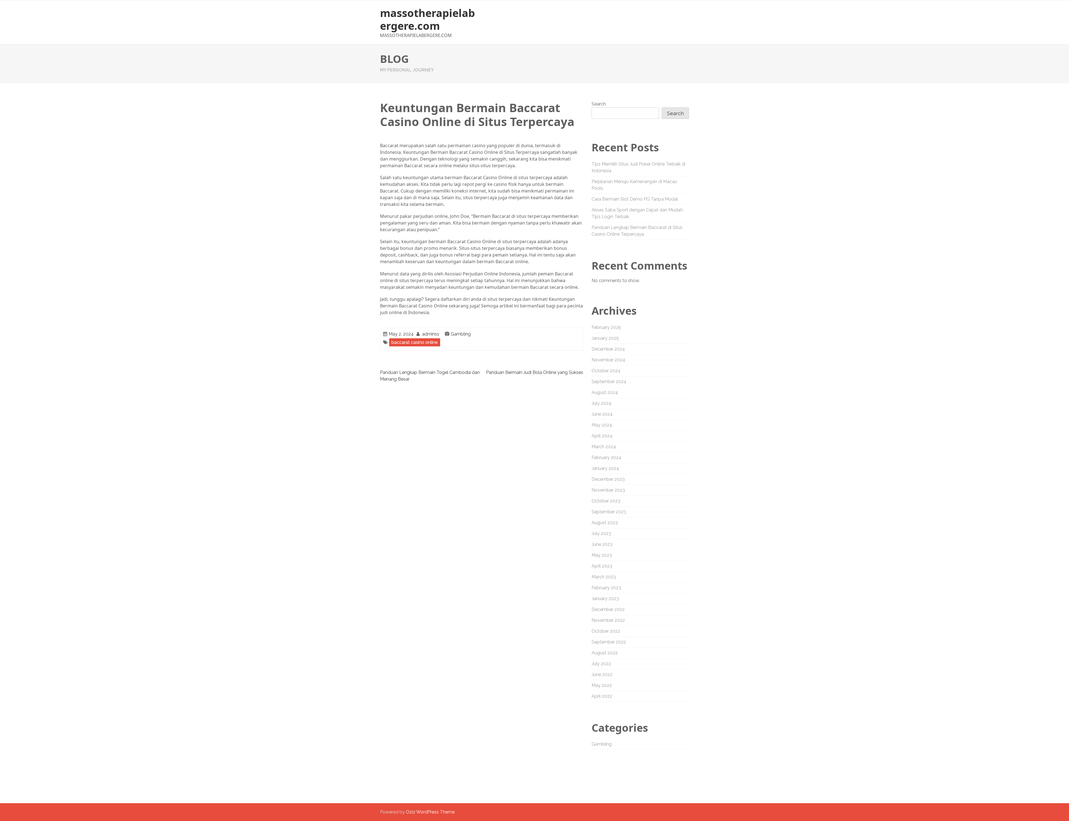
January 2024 (605, 468)
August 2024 (605, 392)
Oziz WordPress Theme (430, 812)
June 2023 (602, 544)
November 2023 (608, 490)
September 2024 (609, 381)
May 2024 (602, 425)
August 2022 (605, 652)
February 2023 (606, 587)
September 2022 (609, 642)
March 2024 (604, 446)
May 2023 (602, 555)
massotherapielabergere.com (427, 19)
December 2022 (608, 609)
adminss (430, 334)
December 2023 (608, 479)
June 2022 (602, 674)
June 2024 (602, 414)
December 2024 (608, 349)
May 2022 (602, 685)
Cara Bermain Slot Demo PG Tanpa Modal (635, 199)
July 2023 (601, 533)
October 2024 (606, 370)
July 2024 (601, 403)
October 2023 (606, 501)
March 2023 (604, 577)
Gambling (461, 334)
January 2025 (605, 338)
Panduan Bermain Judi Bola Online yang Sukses (534, 372)
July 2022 (601, 663)
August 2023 (605, 522)
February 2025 (606, 327)
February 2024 (606, 457)
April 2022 (602, 696)
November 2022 (608, 620)
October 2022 (606, 631)
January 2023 (605, 598)
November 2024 (608, 360)
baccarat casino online (414, 342)
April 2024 (602, 435)
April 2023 (602, 566)
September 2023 (609, 511)
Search (599, 104)
